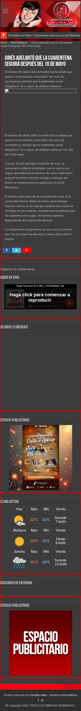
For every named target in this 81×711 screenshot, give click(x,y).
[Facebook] (38, 700)
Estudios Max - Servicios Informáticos (54, 695)
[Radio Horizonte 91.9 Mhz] (40, 14)
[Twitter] (42, 700)
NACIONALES (19, 42)
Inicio (3, 42)
